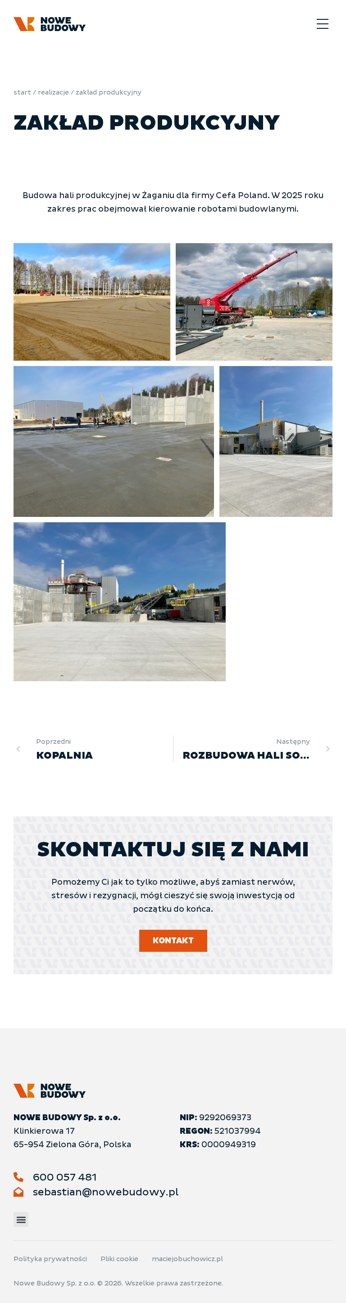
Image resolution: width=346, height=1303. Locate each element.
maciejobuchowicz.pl (187, 1259)
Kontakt (173, 941)
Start (22, 93)
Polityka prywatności (50, 1259)
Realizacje (53, 93)
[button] (322, 25)
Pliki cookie (119, 1259)
